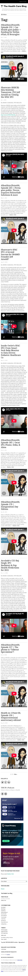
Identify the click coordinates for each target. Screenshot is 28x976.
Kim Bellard (3, 907)
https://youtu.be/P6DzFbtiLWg (8, 115)
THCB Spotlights (4, 929)
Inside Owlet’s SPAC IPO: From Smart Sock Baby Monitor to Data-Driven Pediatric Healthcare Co (11, 351)
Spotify (5, 939)
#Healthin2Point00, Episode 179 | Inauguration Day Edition (10, 505)
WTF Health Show (4, 933)
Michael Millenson (4, 912)
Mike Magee (3, 909)
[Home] (14, 6)
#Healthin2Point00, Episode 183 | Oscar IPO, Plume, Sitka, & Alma (10, 444)
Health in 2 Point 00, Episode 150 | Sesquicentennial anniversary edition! (11, 716)
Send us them (19, 959)
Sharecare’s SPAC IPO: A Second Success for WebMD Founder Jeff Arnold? (10, 254)
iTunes (2, 939)
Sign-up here (21, 942)
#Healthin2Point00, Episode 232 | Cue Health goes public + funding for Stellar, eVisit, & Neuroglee (11, 29)
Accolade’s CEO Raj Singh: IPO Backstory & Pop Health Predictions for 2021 (10, 565)
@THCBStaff (3, 949)
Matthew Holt (10, 874)
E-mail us (8, 954)
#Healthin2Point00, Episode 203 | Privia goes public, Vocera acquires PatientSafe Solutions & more (11, 190)
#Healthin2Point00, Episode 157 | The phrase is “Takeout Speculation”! (10, 648)
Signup (2, 888)
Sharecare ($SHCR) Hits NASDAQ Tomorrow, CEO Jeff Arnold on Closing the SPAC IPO (10, 92)
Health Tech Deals (4, 931)
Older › (15, 774)
